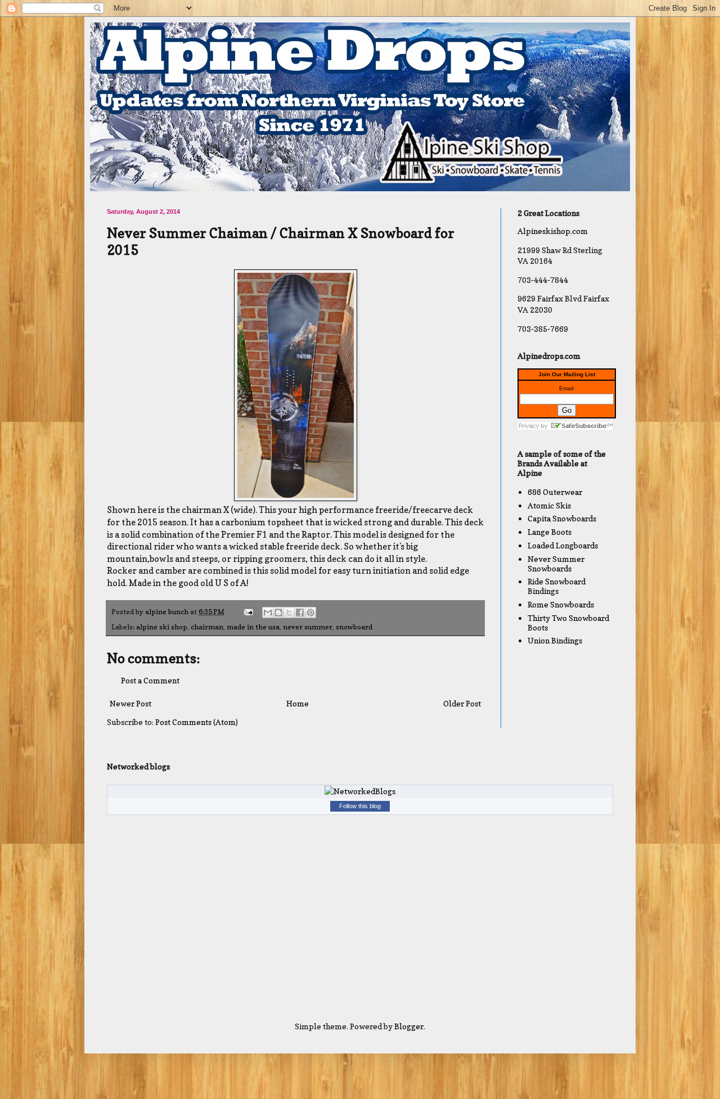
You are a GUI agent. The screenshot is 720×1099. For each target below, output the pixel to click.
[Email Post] (247, 611)
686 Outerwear (555, 492)
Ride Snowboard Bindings (557, 586)
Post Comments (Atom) (196, 722)
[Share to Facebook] (299, 612)
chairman (207, 627)
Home (297, 703)
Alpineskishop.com (553, 231)
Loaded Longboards (563, 545)
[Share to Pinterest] (310, 612)
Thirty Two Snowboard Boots (568, 622)
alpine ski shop (161, 627)
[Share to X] (289, 612)
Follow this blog (360, 806)
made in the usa (253, 627)
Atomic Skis (549, 505)
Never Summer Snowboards (556, 563)
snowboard (354, 627)
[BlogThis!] (278, 612)
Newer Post (130, 703)
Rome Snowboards (561, 604)
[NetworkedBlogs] (360, 791)
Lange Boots (550, 532)
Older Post (462, 703)
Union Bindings (555, 640)
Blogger (409, 1026)
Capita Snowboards (562, 518)
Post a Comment (150, 680)
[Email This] (267, 612)
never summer (307, 627)
